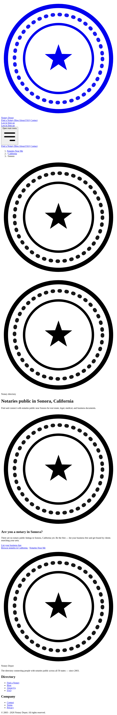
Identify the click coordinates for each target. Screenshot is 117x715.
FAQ (28, 120)
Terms (9, 705)
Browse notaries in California (14, 548)
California (12, 153)
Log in (4, 123)
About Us (11, 688)
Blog (16, 120)
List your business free (11, 545)
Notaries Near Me (15, 151)
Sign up (11, 123)
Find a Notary (7, 120)
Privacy (10, 707)
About (22, 120)
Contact (34, 120)
